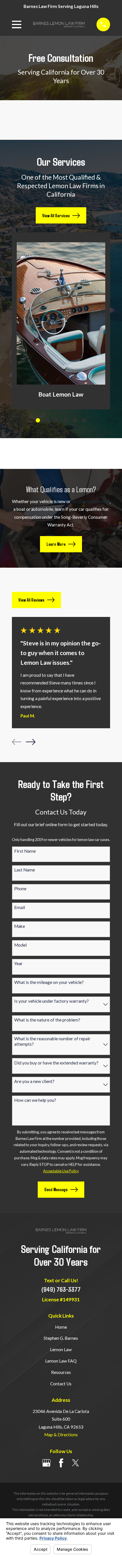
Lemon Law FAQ (61, 1360)
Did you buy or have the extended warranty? (56, 1062)
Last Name (24, 869)
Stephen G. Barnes (61, 1338)
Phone (20, 888)
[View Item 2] (47, 420)
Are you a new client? (34, 1081)
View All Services (56, 215)
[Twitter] (75, 1462)
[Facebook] (61, 1462)
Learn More (56, 544)
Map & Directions (61, 1434)
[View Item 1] (38, 420)
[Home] (59, 24)
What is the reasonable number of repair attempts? (52, 1041)
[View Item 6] (84, 420)
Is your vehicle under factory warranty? (51, 1001)
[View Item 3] (56, 420)
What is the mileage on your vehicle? (49, 982)
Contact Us (60, 1383)
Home (61, 1327)
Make (19, 926)
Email (19, 907)
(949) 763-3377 (61, 1289)
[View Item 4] (66, 420)
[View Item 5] (75, 420)
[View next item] (30, 742)
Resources (61, 1372)
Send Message (56, 1189)
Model (20, 944)
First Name (25, 851)
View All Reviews (31, 599)
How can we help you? (35, 1100)
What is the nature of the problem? (47, 1019)
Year (18, 963)
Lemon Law (61, 1349)
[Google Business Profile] (46, 1462)
